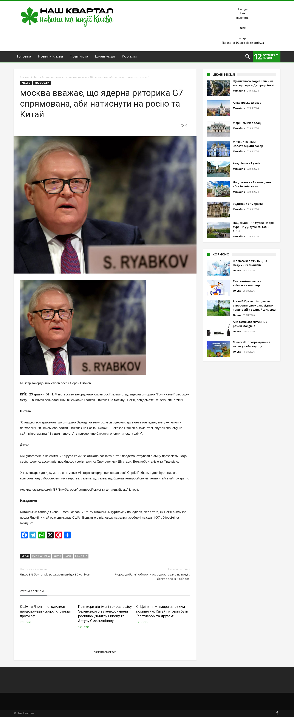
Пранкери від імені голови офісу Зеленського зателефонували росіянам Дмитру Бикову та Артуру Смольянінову (105, 613)
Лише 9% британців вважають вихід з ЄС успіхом (55, 571)
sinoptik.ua (257, 42)
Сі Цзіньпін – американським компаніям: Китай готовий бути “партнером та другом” (162, 611)
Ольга (237, 270)
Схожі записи (32, 591)
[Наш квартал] (67, 7)
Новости (42, 82)
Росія (68, 556)
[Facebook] (277, 713)
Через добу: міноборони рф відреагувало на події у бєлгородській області (152, 573)
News (37, 77)
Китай (57, 556)
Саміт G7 (81, 556)
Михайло (239, 90)
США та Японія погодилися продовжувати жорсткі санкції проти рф (45, 611)
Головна (24, 77)
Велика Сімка (41, 556)
